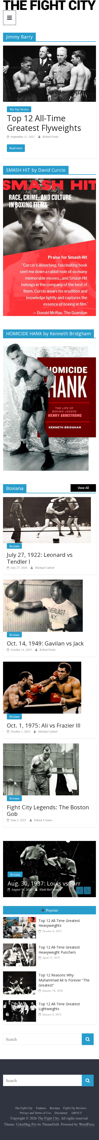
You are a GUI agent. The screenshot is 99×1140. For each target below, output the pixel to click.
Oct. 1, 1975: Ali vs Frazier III (43, 725)
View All (83, 488)
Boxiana (14, 546)
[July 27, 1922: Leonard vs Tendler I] (47, 499)
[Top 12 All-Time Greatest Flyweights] (49, 48)
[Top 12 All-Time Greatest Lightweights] (21, 1001)
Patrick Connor (43, 820)
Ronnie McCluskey (61, 890)
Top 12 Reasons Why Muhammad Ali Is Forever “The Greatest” (64, 981)
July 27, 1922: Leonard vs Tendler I (40, 558)
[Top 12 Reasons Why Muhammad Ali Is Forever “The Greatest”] (21, 972)
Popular (52, 911)
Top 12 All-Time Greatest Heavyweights (59, 924)
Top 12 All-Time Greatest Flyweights (44, 123)
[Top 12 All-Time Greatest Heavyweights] (21, 917)
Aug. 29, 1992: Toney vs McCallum (49, 880)
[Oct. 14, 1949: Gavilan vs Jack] (43, 582)
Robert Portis (51, 136)
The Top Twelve (19, 109)
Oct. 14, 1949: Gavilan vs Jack (45, 643)
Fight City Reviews (75, 1109)
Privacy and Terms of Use (35, 1114)
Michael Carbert (44, 567)
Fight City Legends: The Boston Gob (48, 810)
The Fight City (23, 1109)
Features (41, 1109)
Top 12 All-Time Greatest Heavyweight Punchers (59, 950)
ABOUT (76, 1114)
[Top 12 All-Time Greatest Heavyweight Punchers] (21, 944)
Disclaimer (61, 1114)
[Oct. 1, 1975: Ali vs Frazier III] (42, 664)
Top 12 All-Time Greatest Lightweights (59, 1007)
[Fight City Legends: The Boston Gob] (41, 746)
